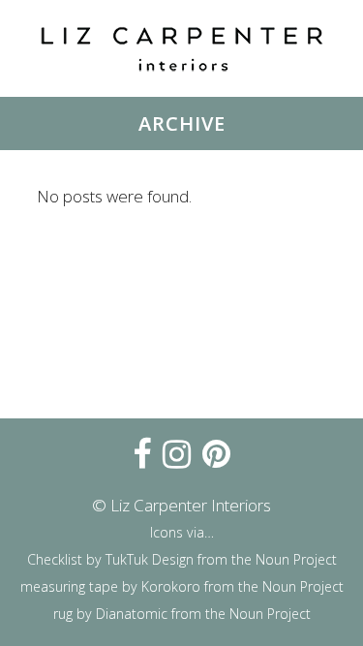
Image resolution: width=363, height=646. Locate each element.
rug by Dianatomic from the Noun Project (182, 613)
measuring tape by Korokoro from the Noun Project (182, 586)
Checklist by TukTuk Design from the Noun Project (182, 559)
